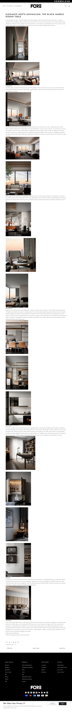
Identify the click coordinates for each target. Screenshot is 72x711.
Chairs (23, 672)
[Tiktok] (62, 1)
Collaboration (18, 6)
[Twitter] (60, 1)
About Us (7, 665)
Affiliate (6, 679)
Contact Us (7, 667)
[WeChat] (63, 1)
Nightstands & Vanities (26, 676)
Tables (23, 669)
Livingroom (43, 665)
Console (23, 681)
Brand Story (7, 669)
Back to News (36, 648)
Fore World (9, 6)
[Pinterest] (69, 1)
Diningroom (43, 667)
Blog (6, 674)
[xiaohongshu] (65, 1)
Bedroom (43, 669)
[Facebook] (56, 1)
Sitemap (6, 676)
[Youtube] (67, 1)
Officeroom (43, 672)
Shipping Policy (60, 665)
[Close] (70, 703)
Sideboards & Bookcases (27, 679)
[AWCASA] (36, 6)
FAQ (6, 681)
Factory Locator (8, 672)
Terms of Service (60, 672)
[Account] (69, 6)
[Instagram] (54, 1)
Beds (23, 674)
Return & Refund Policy (62, 667)
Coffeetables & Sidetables (27, 667)
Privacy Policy (60, 669)
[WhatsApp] (58, 1)
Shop (4, 6)
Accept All (63, 704)
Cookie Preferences (52, 704)
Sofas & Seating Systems (27, 665)
